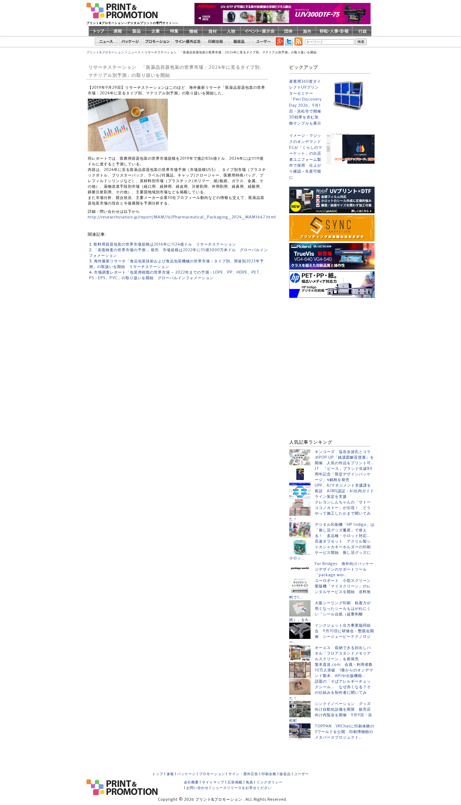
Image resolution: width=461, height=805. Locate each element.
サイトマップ (213, 782)
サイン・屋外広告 (243, 774)
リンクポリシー (269, 782)
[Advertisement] (332, 332)
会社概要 (191, 782)
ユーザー (301, 774)
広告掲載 (235, 782)
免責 (249, 782)
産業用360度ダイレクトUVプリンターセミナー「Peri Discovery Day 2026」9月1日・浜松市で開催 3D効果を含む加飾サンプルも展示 (305, 102)
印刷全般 (268, 774)
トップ (157, 774)
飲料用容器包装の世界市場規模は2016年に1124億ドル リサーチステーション (165, 244)
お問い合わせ (197, 788)
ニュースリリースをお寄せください (242, 788)
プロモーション (212, 774)
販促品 (285, 774)
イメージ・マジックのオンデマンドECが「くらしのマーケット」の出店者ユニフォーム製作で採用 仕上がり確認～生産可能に (305, 156)
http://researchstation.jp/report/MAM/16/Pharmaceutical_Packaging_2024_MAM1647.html (182, 217)
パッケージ (186, 774)
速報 (170, 774)
